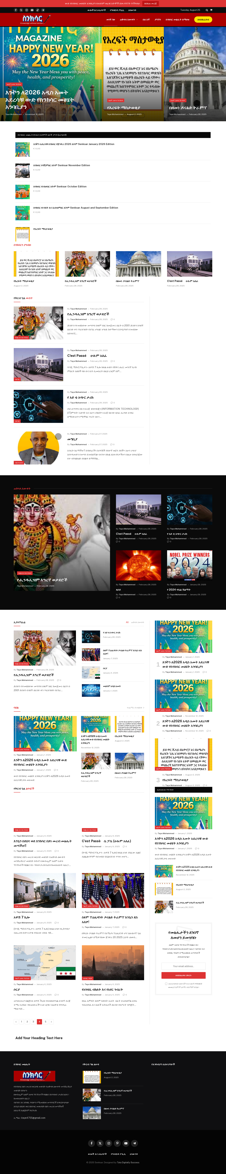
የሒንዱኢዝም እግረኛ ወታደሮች (81, 281)
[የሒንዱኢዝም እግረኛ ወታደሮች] (87, 264)
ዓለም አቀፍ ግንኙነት (90, 906)
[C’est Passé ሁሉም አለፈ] (189, 264)
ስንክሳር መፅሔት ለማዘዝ (177, 19)
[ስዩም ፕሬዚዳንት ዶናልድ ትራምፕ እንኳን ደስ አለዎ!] (91, 654)
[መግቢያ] (38, 448)
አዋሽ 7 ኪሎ (22, 917)
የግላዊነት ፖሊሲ (117, 10)
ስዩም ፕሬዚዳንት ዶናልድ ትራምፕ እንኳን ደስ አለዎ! (122, 652)
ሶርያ (105, 668)
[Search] (207, 10)
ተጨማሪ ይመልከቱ (134, 707)
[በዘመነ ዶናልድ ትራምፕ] (195, 74)
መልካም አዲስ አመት (112, 686)
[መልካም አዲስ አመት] (91, 690)
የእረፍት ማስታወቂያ (123, 107)
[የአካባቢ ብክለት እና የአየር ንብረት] (113, 962)
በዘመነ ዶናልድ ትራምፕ (188, 107)
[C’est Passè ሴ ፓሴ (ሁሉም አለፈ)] (113, 814)
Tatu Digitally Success (128, 1162)
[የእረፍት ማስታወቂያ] (133, 74)
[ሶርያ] (91, 672)
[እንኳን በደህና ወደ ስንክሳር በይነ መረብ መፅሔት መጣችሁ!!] (45, 814)
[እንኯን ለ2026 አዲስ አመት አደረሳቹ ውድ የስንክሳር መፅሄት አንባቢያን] (51, 74)
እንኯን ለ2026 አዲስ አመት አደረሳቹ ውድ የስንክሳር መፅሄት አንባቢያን (39, 99)
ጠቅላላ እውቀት (127, 19)
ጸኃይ (118, 589)
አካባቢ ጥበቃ (87, 978)
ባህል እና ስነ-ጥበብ (21, 338)
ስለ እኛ (146, 19)
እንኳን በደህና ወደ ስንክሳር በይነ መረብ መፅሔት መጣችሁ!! (43, 843)
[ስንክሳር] (34, 20)
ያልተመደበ (19, 463)
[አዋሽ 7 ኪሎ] (45, 890)
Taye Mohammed (13, 114)
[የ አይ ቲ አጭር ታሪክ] (38, 406)
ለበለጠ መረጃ (150, 3)
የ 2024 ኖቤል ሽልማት (179, 589)
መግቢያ (72, 439)
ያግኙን (158, 19)
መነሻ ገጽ (110, 19)
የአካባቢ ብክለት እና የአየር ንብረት (102, 989)
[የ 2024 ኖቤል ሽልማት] (189, 565)
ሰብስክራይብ (203, 19)
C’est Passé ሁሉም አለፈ (182, 281)
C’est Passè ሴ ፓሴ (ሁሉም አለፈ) (106, 841)
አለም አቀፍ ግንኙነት (14, 84)
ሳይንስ (17, 379)
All (127, 622)
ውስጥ (23, 298)
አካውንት (132, 10)
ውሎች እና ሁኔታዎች (97, 10)
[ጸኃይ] (138, 565)
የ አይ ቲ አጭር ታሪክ (80, 397)
